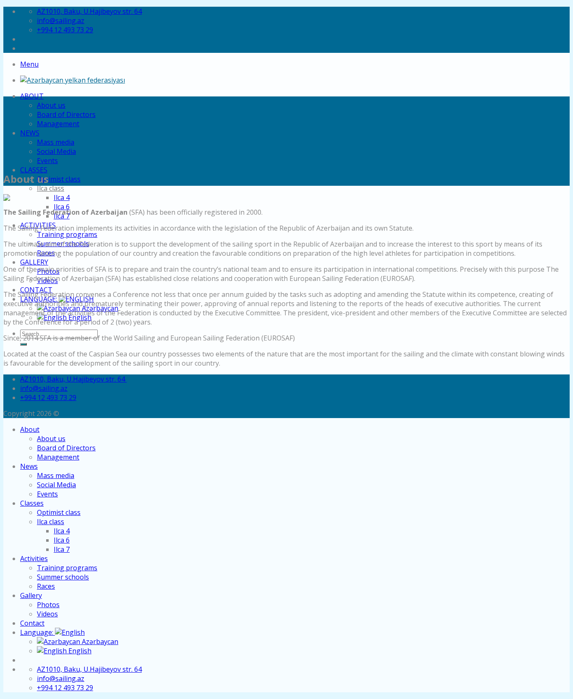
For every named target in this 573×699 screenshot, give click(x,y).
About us (51, 105)
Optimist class (59, 179)
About (32, 96)
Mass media (55, 142)
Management (58, 123)
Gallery (34, 262)
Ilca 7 (62, 549)
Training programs (67, 234)
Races (46, 586)
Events (47, 160)
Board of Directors (66, 114)
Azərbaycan (99, 641)
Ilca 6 (62, 206)
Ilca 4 (62, 197)
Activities (34, 558)
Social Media (56, 151)
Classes (33, 169)
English (79, 650)
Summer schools (63, 577)
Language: (37, 632)
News (29, 133)
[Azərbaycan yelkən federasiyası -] (72, 80)
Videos (47, 613)
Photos (48, 604)
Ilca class (50, 188)
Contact (32, 623)
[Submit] (23, 344)
